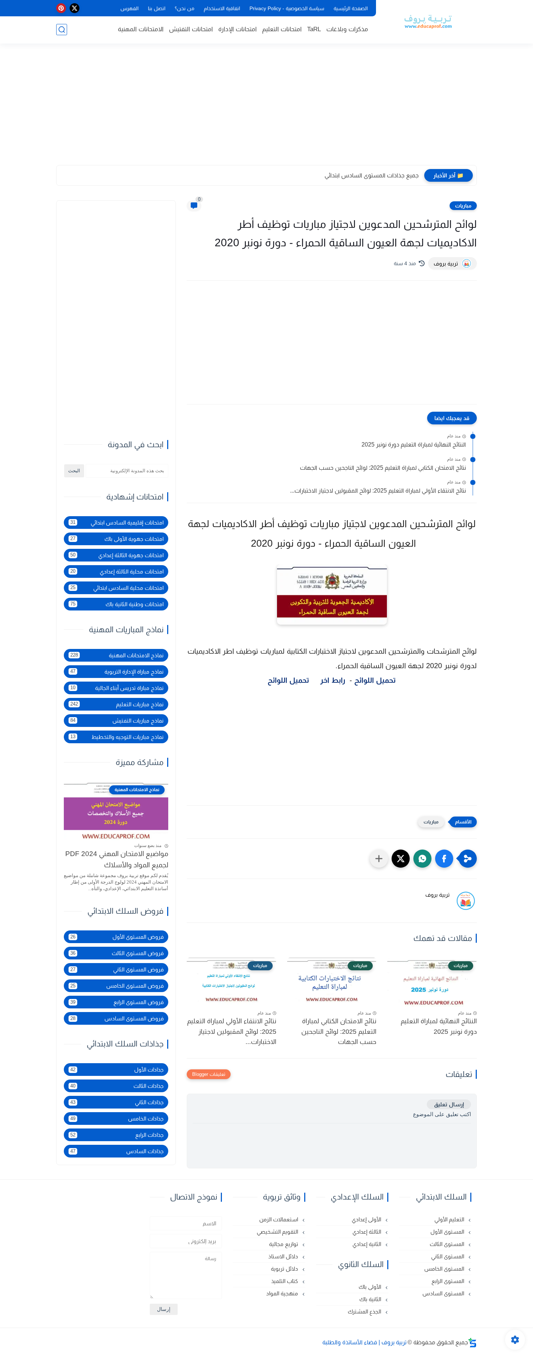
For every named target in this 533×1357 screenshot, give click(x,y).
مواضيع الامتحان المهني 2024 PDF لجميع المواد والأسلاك (116, 859)
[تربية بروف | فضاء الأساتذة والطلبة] (428, 21)
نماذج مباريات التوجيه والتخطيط (117, 737)
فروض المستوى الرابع (117, 1002)
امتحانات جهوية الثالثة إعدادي (117, 555)
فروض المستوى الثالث (117, 953)
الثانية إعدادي (367, 1244)
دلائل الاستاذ (283, 1256)
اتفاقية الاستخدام (222, 8)
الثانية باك (371, 1299)
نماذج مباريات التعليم (117, 704)
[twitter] (74, 8)
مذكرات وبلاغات (347, 29)
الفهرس (129, 8)
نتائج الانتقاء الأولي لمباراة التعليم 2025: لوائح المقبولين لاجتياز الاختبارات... (378, 491)
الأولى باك (371, 1287)
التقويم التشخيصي (278, 1232)
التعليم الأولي (450, 1219)
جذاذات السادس (117, 1151)
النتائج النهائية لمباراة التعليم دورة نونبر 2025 (413, 444)
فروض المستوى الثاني (117, 969)
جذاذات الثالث (117, 1086)
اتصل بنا (156, 8)
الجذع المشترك (365, 1311)
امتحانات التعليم (282, 29)
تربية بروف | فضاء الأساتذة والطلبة (364, 1342)
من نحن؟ (184, 8)
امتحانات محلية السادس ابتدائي (117, 588)
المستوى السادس (444, 1293)
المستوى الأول (448, 1232)
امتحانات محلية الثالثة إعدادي (117, 571)
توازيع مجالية (284, 1244)
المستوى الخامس (445, 1269)
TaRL (314, 29)
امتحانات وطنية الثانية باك (117, 604)
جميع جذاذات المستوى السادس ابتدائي (372, 175)
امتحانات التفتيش (191, 29)
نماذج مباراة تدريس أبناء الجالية (117, 688)
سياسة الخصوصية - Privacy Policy (286, 8)
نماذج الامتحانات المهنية (117, 655)
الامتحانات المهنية (141, 29)
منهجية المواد (282, 1293)
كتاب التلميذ (285, 1281)
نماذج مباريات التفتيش (117, 720)
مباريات (463, 206)
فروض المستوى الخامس (117, 986)
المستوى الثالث (448, 1244)
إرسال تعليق (449, 1104)
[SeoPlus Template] (472, 1343)
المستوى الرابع (448, 1281)
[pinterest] (61, 8)
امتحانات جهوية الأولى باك (117, 539)
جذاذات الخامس (117, 1118)
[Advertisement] (266, 109)
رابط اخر (332, 680)
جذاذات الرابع (117, 1135)
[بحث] (61, 29)
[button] (444, 859)
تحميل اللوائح (376, 680)
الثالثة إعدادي (367, 1232)
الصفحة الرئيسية (351, 8)
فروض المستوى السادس (117, 1018)
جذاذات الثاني (117, 1102)
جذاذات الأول (117, 1069)
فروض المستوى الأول (117, 937)
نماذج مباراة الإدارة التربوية (117, 672)
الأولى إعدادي (367, 1219)
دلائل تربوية (285, 1269)
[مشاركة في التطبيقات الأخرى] (379, 859)
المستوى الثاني (448, 1256)
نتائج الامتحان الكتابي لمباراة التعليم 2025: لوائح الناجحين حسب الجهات (383, 468)
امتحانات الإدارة (237, 29)
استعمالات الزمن (279, 1219)
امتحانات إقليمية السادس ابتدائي (117, 522)
